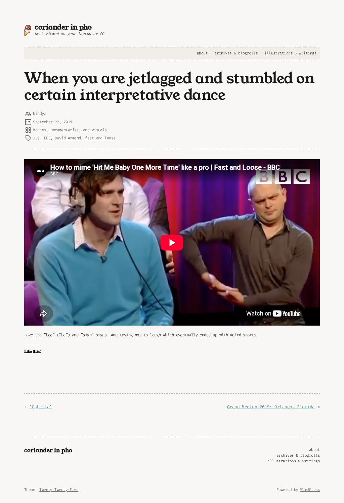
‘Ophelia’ (40, 407)
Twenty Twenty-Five (58, 489)
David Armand (68, 138)
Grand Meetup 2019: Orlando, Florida (271, 407)
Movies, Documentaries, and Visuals (69, 130)
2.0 (36, 138)
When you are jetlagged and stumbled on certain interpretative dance (169, 86)
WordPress (310, 489)
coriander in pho (63, 27)
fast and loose (100, 138)
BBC (47, 138)
